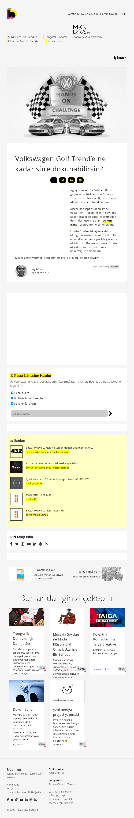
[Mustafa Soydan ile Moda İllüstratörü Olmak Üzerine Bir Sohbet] (67, 617)
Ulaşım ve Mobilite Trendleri (24, 41)
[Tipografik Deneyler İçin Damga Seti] (26, 616)
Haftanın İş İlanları (25, 403)
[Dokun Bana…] (26, 690)
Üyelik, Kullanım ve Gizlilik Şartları (24, 792)
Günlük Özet (21, 393)
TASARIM (81, 669)
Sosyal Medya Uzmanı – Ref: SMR (45, 510)
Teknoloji (72, 784)
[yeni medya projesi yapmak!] (67, 690)
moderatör (31, 499)
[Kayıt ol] (110, 413)
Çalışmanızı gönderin (60, 791)
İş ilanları (17, 441)
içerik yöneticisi (34, 483)
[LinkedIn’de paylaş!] (71, 180)
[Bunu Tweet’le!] (62, 180)
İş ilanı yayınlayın (57, 795)
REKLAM (114, 266)
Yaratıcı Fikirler (56, 772)
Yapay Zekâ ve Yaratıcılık (88, 37)
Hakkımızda (13, 784)
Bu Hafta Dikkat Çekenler (28, 398)
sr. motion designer (60, 452)
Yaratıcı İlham (55, 41)
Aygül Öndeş (37, 269)
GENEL (42, 668)
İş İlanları (120, 58)
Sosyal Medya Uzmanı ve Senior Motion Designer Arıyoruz (60, 447)
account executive (35, 467)
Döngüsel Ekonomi (56, 37)
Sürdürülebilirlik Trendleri (22, 37)
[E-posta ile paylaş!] (80, 180)
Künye (10, 788)
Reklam (53, 784)
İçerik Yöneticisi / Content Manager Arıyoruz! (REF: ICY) (57, 479)
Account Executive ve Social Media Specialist (52, 463)
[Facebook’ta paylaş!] (53, 180)
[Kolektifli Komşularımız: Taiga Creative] (107, 617)
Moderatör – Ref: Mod (38, 494)
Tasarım (62, 784)
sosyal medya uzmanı (37, 452)
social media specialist (57, 467)
